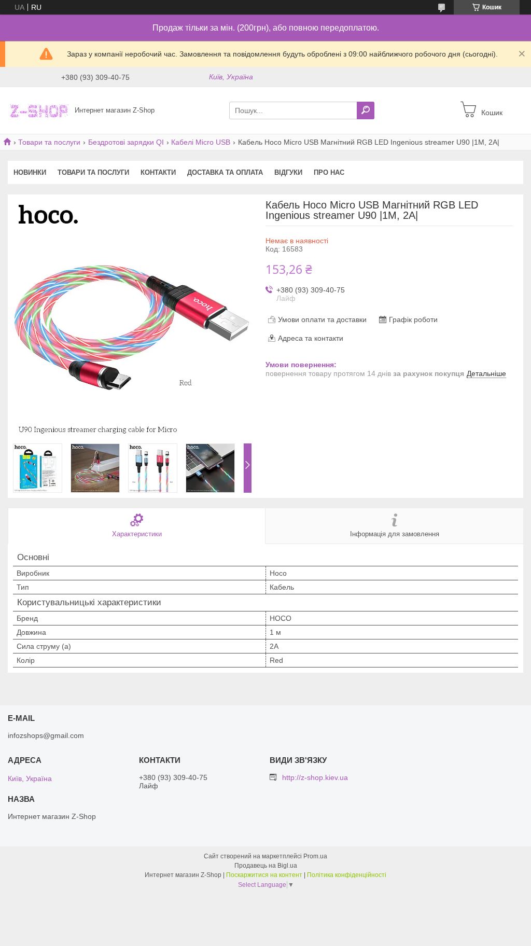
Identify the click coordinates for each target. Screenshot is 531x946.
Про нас (329, 172)
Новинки (29, 172)
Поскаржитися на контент (264, 875)
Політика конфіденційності (346, 875)
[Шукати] (365, 110)
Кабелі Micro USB (200, 142)
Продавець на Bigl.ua (265, 865)
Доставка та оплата (225, 172)
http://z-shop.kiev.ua (315, 777)
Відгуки (288, 172)
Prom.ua (315, 856)
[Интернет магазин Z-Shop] (38, 110)
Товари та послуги (49, 142)
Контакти (158, 172)
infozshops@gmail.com (46, 735)
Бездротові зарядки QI (126, 142)
